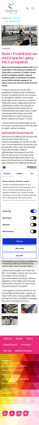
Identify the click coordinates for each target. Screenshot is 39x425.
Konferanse (10, 344)
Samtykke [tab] (7, 173)
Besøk (19, 338)
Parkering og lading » (10, 402)
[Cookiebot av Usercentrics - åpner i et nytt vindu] (28, 167)
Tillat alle (19, 241)
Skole (29, 338)
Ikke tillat (19, 256)
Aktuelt (17, 18)
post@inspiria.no (14, 375)
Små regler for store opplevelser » (15, 406)
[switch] (33, 218)
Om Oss (7, 351)
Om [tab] (32, 173)
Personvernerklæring (10, 383)
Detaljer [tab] (20, 173)
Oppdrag (26, 344)
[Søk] (27, 8)
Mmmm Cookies (23, 351)
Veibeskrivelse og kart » (11, 397)
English (7, 338)
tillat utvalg (19, 248)
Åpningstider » (7, 393)
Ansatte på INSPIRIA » (10, 389)
